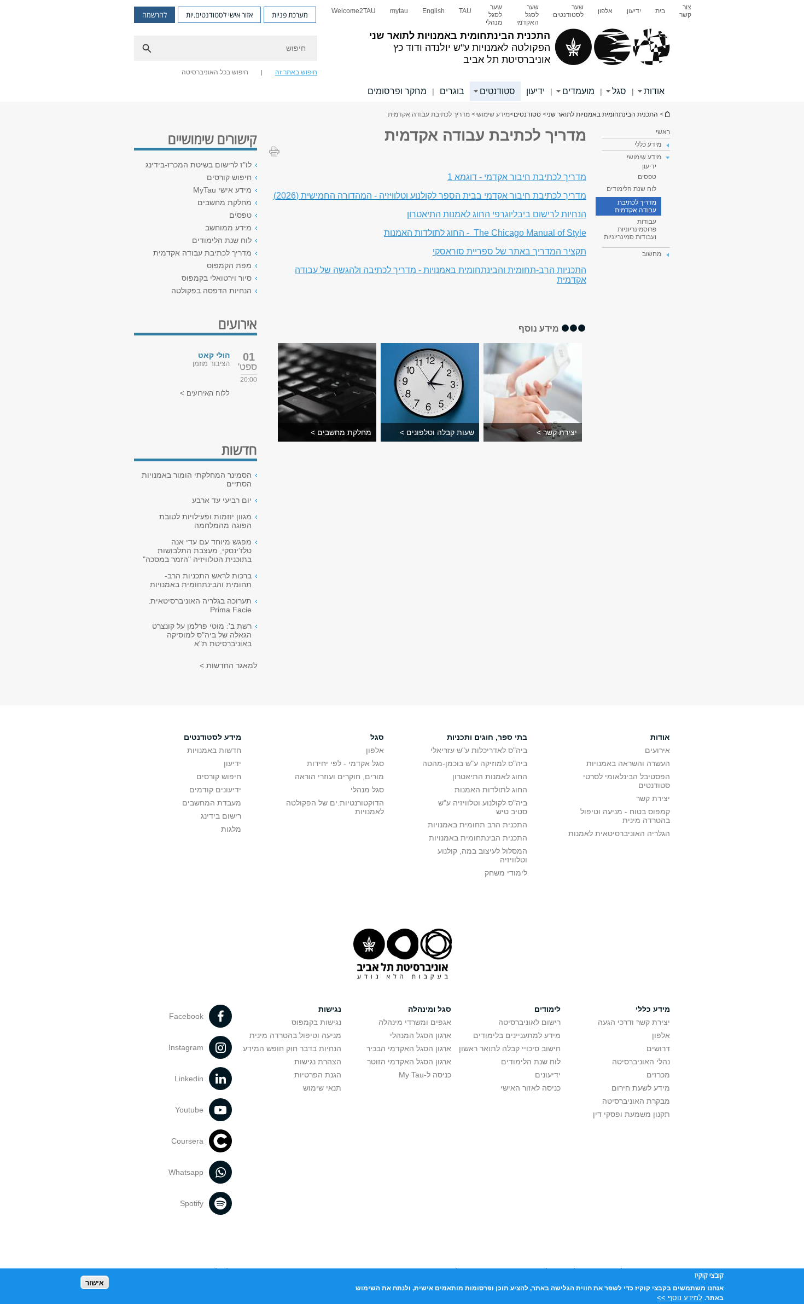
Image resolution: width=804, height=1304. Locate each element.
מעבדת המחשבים (211, 802)
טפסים (647, 177)
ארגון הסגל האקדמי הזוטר (409, 1061)
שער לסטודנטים (568, 11)
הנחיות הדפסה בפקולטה (211, 290)
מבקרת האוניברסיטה (636, 1101)
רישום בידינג (221, 816)
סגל (619, 91)
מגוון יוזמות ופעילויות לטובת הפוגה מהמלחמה (205, 521)
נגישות (329, 1009)
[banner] (402, 51)
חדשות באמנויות (214, 750)
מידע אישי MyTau (222, 190)
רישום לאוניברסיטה (529, 1022)
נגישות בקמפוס (316, 1022)
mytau (399, 11)
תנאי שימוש (322, 1087)
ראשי (663, 132)
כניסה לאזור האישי (530, 1087)
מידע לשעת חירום (640, 1087)
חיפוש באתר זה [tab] (296, 72)
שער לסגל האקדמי (527, 14)
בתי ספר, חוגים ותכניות (487, 737)
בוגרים (452, 91)
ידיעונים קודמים (215, 789)
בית (660, 11)
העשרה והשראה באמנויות (628, 763)
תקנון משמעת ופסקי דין (631, 1114)
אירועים (657, 750)
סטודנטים (497, 91)
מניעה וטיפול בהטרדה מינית (295, 1035)
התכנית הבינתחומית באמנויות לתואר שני (666, 114)
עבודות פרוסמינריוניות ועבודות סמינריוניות (630, 229)
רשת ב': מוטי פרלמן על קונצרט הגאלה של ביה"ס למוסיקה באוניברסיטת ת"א (202, 635)
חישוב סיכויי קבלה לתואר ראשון (510, 1048)
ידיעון (634, 11)
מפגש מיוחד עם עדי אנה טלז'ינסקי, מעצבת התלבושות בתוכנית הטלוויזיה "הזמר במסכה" (197, 550)
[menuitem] (685, 14)
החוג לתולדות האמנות (491, 789)
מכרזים (658, 1074)
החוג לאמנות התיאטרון (489, 776)
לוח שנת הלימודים (631, 189)
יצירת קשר (653, 798)
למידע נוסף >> (679, 1297)
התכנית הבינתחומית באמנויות (478, 837)
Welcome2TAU (353, 11)
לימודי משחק (506, 872)
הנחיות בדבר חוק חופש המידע (292, 1048)
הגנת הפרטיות (317, 1074)
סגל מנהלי (367, 789)
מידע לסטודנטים (212, 737)
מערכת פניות (290, 15)
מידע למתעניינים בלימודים (517, 1035)
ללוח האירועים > (205, 393)
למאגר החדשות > (228, 665)
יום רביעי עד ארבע (222, 500)
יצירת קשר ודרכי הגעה (634, 1022)
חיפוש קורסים (229, 177)
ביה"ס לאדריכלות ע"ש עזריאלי (478, 750)
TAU (465, 11)
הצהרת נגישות (317, 1061)
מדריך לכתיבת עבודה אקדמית (635, 206)
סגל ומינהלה (429, 1009)
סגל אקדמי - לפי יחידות (345, 763)
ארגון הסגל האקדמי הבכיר (408, 1048)
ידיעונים (548, 1074)
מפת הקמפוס (229, 265)
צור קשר (685, 11)
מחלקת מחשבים (224, 202)
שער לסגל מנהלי (494, 14)
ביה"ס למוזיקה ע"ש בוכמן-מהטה (474, 763)
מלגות (231, 829)
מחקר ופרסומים (397, 91)
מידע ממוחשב (228, 227)
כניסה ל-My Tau (425, 1074)
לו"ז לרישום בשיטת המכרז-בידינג (198, 164)
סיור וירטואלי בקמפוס (217, 278)
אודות (654, 91)
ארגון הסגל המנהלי (420, 1035)
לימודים (547, 1009)
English (433, 11)
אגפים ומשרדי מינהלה (414, 1022)
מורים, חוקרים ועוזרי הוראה (339, 776)
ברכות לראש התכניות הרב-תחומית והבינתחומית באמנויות (201, 580)
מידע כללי (653, 1009)
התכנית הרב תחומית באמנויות (477, 824)
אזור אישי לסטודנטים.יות (219, 15)
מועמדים (578, 91)
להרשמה (154, 15)
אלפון (605, 11)
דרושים (658, 1048)
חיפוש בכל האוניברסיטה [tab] (215, 72)
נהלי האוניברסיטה (641, 1061)
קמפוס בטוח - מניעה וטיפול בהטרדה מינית (625, 816)
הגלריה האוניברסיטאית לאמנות (619, 833)
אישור (94, 1282)
